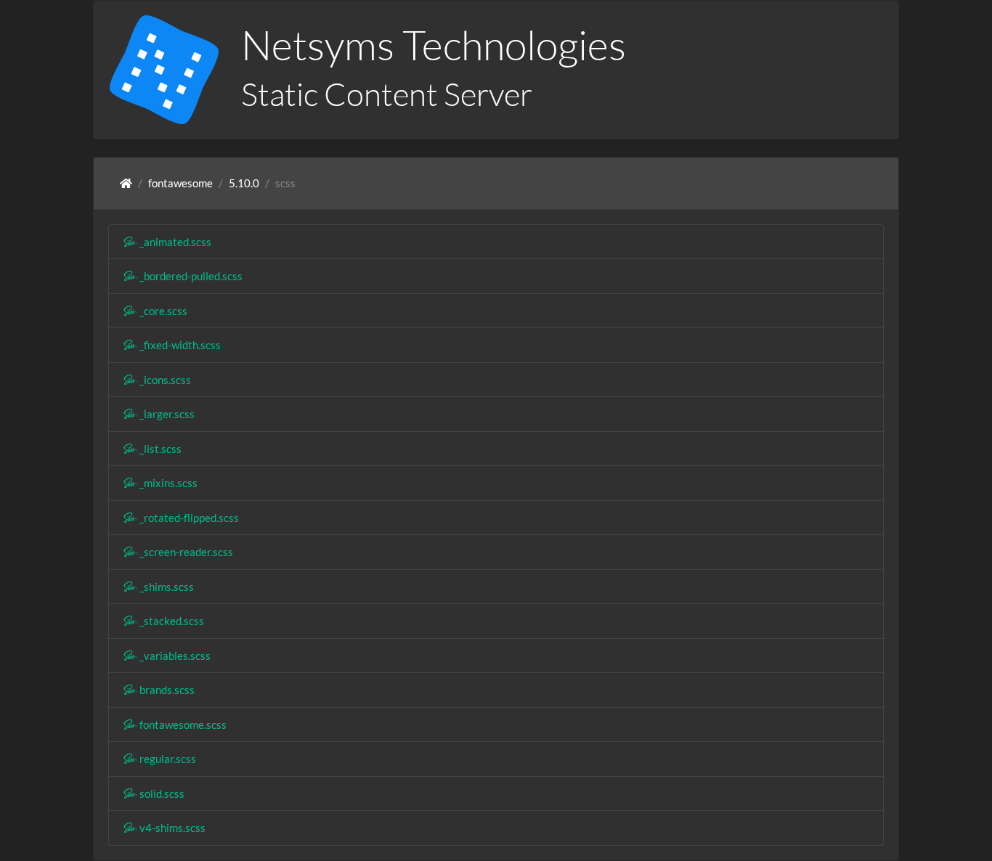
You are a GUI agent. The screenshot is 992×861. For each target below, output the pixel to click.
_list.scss (159, 448)
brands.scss (166, 689)
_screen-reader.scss (185, 551)
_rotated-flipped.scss (188, 517)
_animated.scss (174, 241)
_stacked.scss (170, 620)
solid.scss (160, 793)
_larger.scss (166, 413)
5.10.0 (244, 182)
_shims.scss (165, 586)
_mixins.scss (167, 482)
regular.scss (166, 758)
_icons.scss (164, 379)
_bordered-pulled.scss (190, 275)
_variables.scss (174, 655)
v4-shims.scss (171, 827)
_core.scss (162, 310)
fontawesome (180, 182)
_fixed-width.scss (179, 344)
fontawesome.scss (182, 724)
